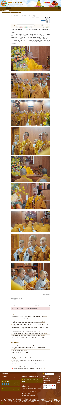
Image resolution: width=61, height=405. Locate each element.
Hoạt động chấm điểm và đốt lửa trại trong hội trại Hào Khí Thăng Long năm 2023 (28, 337)
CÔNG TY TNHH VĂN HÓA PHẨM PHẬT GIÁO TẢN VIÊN (9, 377)
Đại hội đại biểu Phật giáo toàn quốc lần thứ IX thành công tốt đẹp (24, 363)
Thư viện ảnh (33, 8)
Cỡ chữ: (37, 25)
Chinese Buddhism (56, 400)
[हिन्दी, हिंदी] (49, 3)
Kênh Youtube (14, 398)
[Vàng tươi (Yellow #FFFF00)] (25, 27)
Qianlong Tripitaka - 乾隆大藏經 (29, 401)
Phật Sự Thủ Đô (34, 402)
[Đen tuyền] (19, 27)
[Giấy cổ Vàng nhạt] (45, 27)
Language (46, 8)
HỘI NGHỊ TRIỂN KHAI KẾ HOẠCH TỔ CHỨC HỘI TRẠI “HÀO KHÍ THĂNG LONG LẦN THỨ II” (30, 324)
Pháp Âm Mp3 (50, 400)
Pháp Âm (19, 8)
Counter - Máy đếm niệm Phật (25, 398)
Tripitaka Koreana (5, 401)
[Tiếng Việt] (44, 2)
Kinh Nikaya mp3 (52, 401)
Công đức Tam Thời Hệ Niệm (17, 350)
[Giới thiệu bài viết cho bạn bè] (45, 17)
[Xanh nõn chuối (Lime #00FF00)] (22, 27)
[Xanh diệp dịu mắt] (47, 27)
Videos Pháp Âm (26, 8)
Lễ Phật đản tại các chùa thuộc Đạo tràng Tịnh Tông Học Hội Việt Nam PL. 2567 (27, 316)
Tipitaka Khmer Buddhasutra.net (34, 400)
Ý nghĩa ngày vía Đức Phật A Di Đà (19, 354)
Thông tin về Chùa (24, 385)
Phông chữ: (14, 25)
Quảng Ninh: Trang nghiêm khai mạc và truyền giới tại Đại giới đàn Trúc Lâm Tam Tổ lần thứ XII (30, 357)
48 (46, 25)
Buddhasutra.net (25, 400)
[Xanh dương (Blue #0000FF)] (24, 27)
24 (44, 25)
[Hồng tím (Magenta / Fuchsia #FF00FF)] (27, 27)
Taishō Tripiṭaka (11, 401)
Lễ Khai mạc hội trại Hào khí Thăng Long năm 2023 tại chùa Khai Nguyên (26, 335)
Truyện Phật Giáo (4, 400)
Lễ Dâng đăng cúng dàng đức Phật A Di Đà (20, 352)
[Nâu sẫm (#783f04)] (17, 27)
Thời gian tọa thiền (43, 398)
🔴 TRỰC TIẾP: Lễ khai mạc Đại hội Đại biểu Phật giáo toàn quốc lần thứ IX (26, 368)
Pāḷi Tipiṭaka (21, 401)
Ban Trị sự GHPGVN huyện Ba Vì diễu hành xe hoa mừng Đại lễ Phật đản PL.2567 (27, 318)
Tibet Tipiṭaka (16, 401)
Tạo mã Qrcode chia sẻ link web (31, 379)
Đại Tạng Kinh (10, 400)
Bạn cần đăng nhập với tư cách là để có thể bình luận (24, 308)
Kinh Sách (40, 8)
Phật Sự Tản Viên (41, 399)
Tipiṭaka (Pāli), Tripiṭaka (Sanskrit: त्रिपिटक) (42, 401)
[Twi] (47, 2)
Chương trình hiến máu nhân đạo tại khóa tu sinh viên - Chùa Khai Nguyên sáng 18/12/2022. (29, 347)
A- (40, 25)
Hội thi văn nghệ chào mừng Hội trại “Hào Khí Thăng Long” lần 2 (24, 339)
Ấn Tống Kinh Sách (7, 399)
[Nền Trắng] (43, 27)
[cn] (49, 2)
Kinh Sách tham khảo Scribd (52, 399)
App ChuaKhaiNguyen (17, 399)
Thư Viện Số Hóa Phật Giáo (17, 400)
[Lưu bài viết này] (49, 17)
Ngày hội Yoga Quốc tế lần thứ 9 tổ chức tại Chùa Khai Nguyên (24, 331)
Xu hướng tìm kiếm (5, 10)
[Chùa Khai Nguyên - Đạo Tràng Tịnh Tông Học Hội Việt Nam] (4, 3)
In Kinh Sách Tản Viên (41, 402)
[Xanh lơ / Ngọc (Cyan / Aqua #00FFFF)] (26, 27)
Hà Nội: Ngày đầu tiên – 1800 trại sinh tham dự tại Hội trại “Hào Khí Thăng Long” (27, 333)
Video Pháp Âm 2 (15, 402)
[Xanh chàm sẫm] (30, 27)
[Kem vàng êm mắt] (46, 27)
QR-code (24, 381)
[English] (46, 2)
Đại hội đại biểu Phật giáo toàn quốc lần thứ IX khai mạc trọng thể (24, 366)
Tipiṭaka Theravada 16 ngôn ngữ (30, 399)
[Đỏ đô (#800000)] (20, 27)
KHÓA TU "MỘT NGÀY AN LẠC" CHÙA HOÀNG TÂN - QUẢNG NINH (25, 345)
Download (42, 400)
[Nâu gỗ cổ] (29, 27)
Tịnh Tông (13, 8)
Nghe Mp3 (46, 400)
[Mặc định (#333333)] (16, 27)
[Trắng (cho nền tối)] (31, 27)
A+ (42, 25)
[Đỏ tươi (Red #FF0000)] (21, 27)
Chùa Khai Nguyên (21, 402)
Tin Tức (8, 8)
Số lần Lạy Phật (52, 398)
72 (48, 25)
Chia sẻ (42, 17)
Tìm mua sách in (48, 402)
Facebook (7, 398)
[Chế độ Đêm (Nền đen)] (48, 27)
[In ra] (47, 17)
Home (3, 8)
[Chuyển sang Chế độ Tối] (2, 403)
